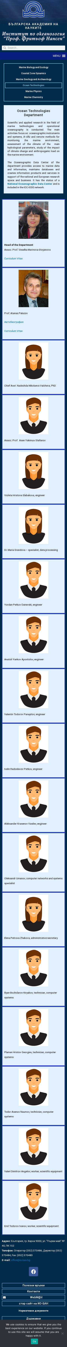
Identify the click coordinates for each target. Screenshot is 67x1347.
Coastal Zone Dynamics (33, 73)
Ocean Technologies (33, 85)
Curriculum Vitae (13, 258)
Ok (34, 1341)
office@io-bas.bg (20, 1259)
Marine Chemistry (33, 97)
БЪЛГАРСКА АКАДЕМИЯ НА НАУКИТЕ (33, 26)
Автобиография (13, 321)
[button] (56, 56)
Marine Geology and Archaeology (33, 79)
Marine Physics (33, 91)
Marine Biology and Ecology (33, 67)
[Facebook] (33, 1271)
